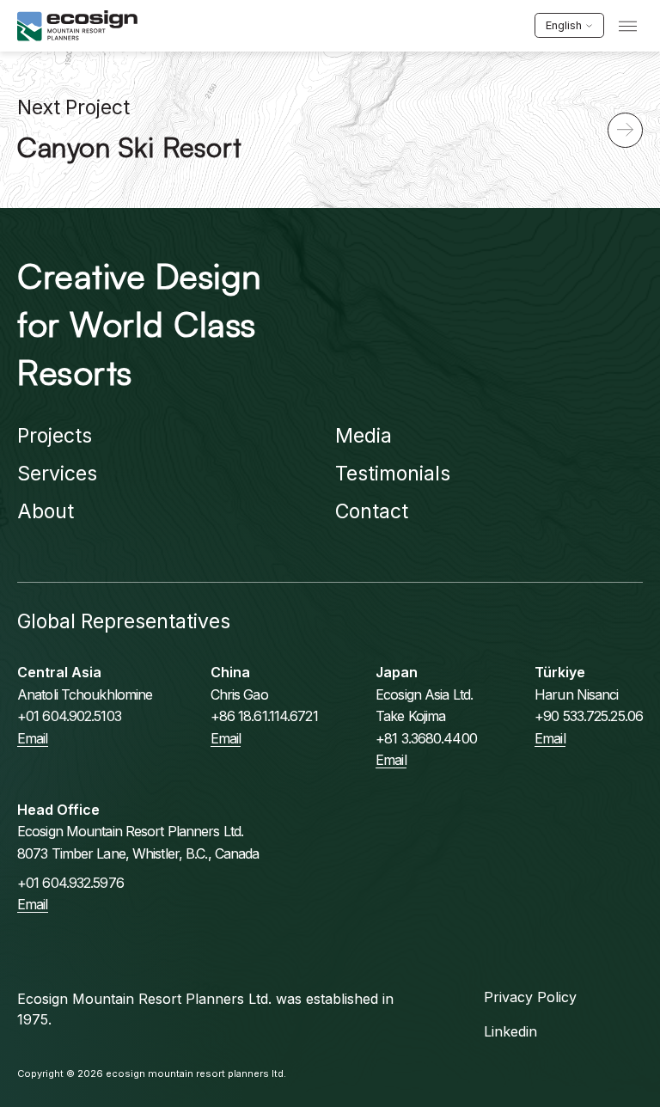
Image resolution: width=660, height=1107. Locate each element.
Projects (54, 436)
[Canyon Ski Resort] (625, 130)
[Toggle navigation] (628, 26)
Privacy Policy (530, 997)
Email (32, 738)
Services (57, 474)
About (45, 511)
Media (363, 436)
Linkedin (510, 1031)
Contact (371, 511)
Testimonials (392, 474)
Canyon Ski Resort (129, 147)
